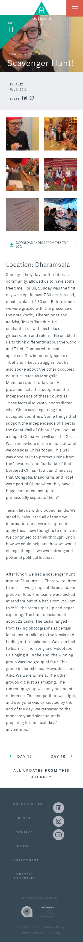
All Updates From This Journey (41, 774)
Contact (24, 832)
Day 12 (24, 757)
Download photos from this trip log (42, 245)
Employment (24, 860)
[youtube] (58, 834)
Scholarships (24, 804)
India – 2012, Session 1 (26, 54)
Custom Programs (24, 876)
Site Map (54, 933)
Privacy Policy (32, 933)
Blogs (24, 818)
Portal (24, 846)
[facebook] (58, 807)
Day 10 (58, 757)
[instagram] (58, 821)
